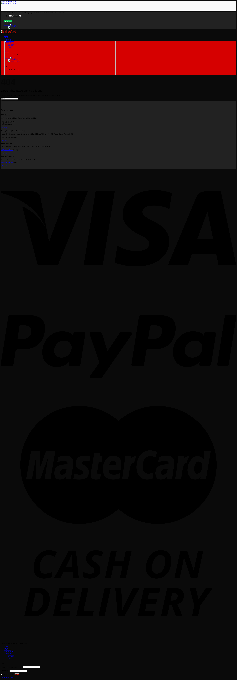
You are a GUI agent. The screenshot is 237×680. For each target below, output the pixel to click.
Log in (17, 674)
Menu (6, 37)
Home (6, 36)
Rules (10, 658)
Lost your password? (7, 677)
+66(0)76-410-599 (7, 162)
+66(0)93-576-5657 (14, 16)
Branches (11, 655)
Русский (17, 28)
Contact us (7, 653)
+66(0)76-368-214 (7, 150)
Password (5, 671)
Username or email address (11, 667)
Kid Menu (7, 39)
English (7, 25)
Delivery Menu (9, 41)
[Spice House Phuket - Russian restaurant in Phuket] (8, 2)
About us (11, 656)
